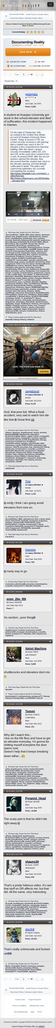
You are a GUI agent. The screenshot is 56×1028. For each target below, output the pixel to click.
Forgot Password (34, 999)
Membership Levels (37, 1006)
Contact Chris (20, 999)
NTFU (40, 1012)
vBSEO (42, 1026)
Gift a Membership (20, 1012)
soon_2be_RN (16, 599)
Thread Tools (9, 81)
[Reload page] (6, 16)
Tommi (30, 711)
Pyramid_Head (35, 798)
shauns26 (32, 861)
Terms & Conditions (19, 1006)
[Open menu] (50, 4)
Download (40, 220)
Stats (32, 1012)
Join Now (25, 52)
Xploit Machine (35, 648)
